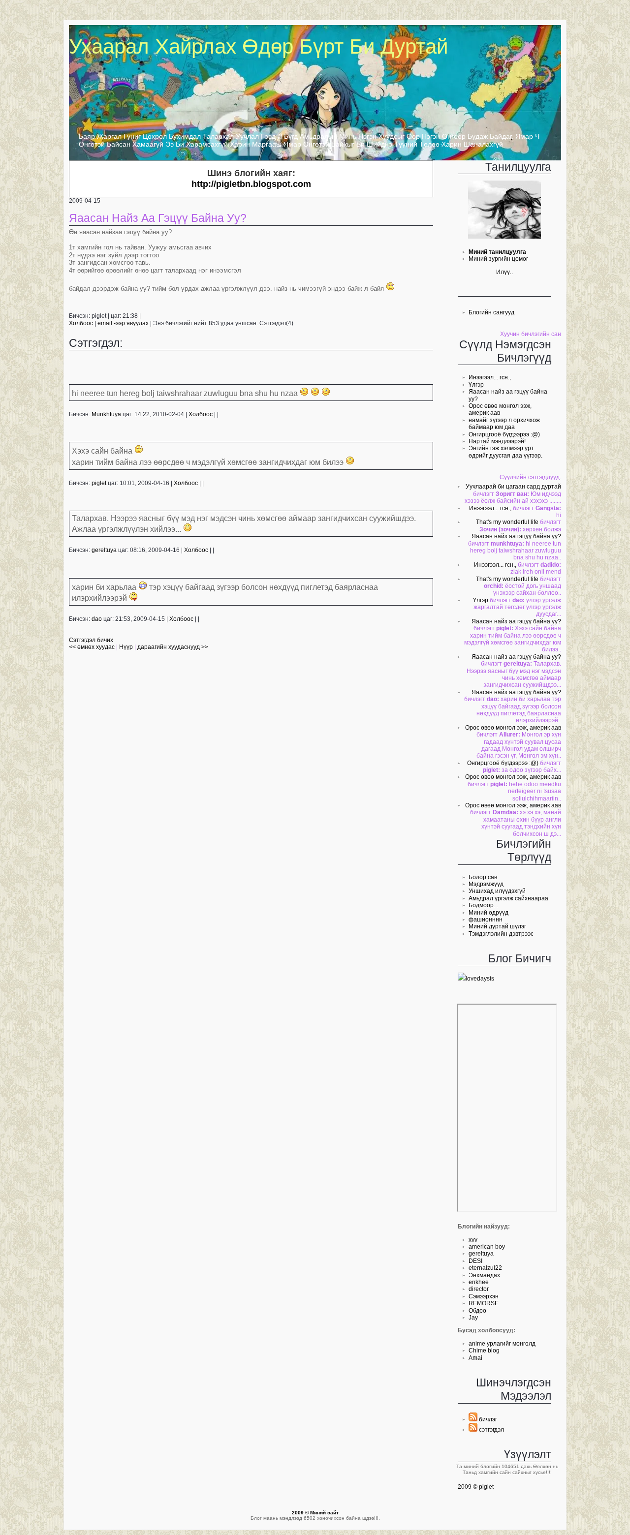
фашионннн (486, 919)
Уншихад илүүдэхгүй (497, 891)
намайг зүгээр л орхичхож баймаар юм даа (504, 423)
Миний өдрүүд (488, 912)
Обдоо (477, 1310)
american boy (487, 1246)
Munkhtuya (106, 414)
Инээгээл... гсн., (490, 377)
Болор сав (483, 877)
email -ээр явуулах (123, 323)
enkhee (479, 1282)
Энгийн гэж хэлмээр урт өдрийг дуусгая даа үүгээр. (505, 452)
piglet (99, 483)
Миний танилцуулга (497, 251)
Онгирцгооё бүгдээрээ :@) (504, 434)
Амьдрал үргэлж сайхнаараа (508, 898)
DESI (475, 1261)
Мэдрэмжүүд (486, 884)
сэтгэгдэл (490, 1429)
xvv (473, 1239)
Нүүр (126, 647)
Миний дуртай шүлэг (497, 926)
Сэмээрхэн (484, 1296)
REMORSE (484, 1303)
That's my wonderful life (507, 522)
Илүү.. (504, 272)
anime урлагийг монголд (502, 1343)
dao (97, 618)
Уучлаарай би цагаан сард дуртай (513, 486)
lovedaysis (480, 978)
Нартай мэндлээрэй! (497, 441)
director (479, 1289)
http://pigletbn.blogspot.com (251, 184)
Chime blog (484, 1350)
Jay (473, 1317)
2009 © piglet (476, 1486)
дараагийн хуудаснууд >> (172, 647)
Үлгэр (476, 384)
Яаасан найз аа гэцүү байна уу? (516, 536)
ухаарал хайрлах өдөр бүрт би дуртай (258, 46)
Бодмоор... (483, 905)
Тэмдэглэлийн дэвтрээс (501, 933)
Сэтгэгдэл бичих (91, 640)
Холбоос (81, 323)
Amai (475, 1357)
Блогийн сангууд (491, 312)
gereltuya (481, 1253)
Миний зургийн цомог (498, 258)
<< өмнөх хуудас (92, 647)
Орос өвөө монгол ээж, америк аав (513, 727)
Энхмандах (484, 1275)
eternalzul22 (485, 1267)
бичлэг (487, 1419)
